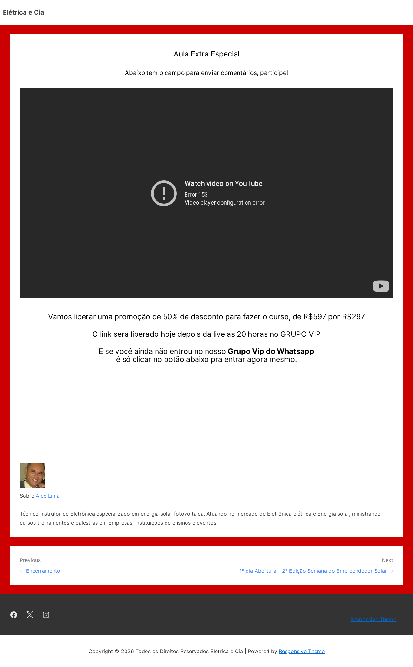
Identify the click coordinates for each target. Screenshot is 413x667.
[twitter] (30, 614)
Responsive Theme (373, 619)
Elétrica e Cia (23, 12)
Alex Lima (48, 495)
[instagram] (46, 614)
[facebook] (14, 614)
